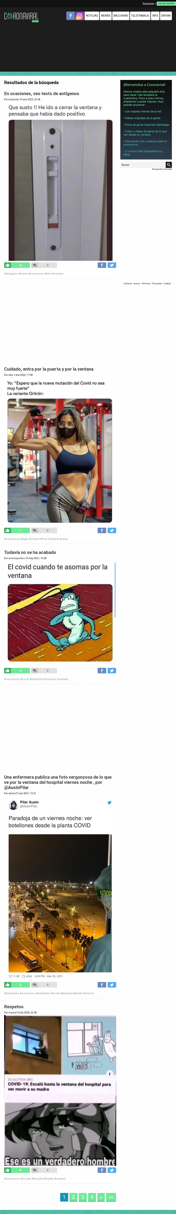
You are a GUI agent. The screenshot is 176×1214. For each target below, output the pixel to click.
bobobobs (13, 99)
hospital (38, 1178)
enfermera (44, 993)
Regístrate (148, 3)
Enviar (166, 15)
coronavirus (37, 273)
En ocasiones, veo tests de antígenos (41, 93)
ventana (58, 273)
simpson (51, 679)
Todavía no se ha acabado (30, 552)
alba (10, 375)
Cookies (167, 283)
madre (50, 1178)
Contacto (127, 283)
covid (26, 679)
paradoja (68, 993)
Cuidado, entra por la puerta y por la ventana (49, 369)
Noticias (92, 15)
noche (56, 993)
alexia (11, 793)
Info (155, 15)
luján (25, 539)
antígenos (12, 273)
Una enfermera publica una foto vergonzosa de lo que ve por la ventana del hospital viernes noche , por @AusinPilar (58, 782)
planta (79, 993)
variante (63, 539)
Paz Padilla (49, 539)
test (48, 273)
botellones (12, 993)
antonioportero (16, 558)
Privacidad (157, 283)
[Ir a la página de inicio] (21, 13)
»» (111, 1197)
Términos (146, 283)
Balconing (120, 15)
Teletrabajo (140, 15)
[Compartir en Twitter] (112, 265)
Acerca (136, 283)
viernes (89, 993)
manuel (12, 1012)
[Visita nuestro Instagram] (79, 16)
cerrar (23, 273)
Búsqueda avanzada (162, 169)
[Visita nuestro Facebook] (70, 16)
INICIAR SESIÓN (166, 3)
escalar (27, 1178)
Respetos (14, 1006)
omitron (35, 539)
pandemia (37, 679)
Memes (106, 15)
